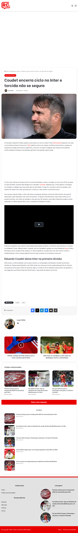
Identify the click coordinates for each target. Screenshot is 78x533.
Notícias (3, 502)
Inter (23, 302)
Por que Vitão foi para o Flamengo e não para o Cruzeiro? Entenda (62, 390)
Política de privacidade (8, 493)
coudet (17, 302)
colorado (42, 185)
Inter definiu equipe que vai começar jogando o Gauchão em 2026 (37, 450)
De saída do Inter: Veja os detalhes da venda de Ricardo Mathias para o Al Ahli (38, 390)
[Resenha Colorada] (5, 5)
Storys (3, 511)
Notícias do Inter (15, 71)
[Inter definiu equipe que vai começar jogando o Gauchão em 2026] (9, 454)
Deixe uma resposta (39, 402)
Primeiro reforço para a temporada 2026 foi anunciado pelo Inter (14, 390)
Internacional (57, 143)
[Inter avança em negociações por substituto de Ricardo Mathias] (9, 465)
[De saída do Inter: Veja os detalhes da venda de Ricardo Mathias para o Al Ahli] (39, 378)
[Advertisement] (39, 25)
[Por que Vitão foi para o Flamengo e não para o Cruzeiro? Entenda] (63, 378)
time (29, 145)
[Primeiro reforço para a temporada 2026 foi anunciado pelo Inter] (15, 378)
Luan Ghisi (11, 90)
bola (66, 248)
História (3, 508)
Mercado (4, 505)
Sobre (3, 490)
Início (7, 71)
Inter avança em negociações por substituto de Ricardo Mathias (36, 461)
